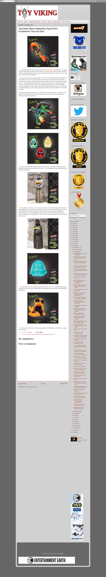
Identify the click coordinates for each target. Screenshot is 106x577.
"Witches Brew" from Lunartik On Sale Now (79, 314)
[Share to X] (39, 332)
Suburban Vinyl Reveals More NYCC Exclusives (79, 397)
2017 (74, 237)
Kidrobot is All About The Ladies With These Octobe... (79, 318)
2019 (74, 233)
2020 (74, 231)
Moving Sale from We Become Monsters (78, 408)
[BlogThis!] (37, 332)
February (76, 425)
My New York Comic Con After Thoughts (79, 364)
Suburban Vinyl (48, 71)
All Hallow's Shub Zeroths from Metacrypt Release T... (79, 262)
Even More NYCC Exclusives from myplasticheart (77, 401)
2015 (74, 241)
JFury (21, 286)
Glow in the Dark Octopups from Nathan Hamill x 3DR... (80, 286)
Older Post (63, 383)
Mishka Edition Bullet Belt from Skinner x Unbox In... (80, 298)
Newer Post (22, 383)
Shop (43, 21)
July (75, 415)
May (75, 419)
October (76, 251)
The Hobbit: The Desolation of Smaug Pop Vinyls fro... (80, 336)
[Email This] (36, 332)
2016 (74, 239)
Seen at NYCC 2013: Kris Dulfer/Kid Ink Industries (79, 350)
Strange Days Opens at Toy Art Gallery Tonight (80, 321)
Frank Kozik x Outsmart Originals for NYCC (79, 372)
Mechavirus (53, 92)
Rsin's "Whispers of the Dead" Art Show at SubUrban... (79, 282)
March (75, 423)
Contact (49, 21)
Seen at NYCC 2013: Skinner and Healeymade (80, 354)
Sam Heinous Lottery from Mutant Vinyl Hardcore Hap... (79, 258)
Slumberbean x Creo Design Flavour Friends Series (80, 274)
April (75, 421)
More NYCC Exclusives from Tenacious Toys (80, 393)
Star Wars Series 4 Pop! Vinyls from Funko (79, 405)
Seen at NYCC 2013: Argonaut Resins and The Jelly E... (80, 325)
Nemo (48, 166)
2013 (74, 245)
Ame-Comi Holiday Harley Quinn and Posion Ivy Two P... (80, 270)
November (76, 249)
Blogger (62, 553)
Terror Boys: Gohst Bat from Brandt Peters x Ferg (80, 266)
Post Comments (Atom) (31, 386)
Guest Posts (57, 21)
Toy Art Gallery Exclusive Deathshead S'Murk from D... (80, 347)
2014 (74, 243)
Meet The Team (66, 21)
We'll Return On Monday (79, 366)
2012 (74, 430)
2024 (74, 223)
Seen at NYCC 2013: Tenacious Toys (78, 343)
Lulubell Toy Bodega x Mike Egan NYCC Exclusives (80, 387)
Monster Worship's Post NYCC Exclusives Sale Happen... (79, 310)
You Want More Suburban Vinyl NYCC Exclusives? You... (79, 383)
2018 (74, 235)
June (75, 417)
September (77, 411)
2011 (74, 432)
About (25, 21)
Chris (80, 438)
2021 (74, 229)
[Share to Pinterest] (42, 332)
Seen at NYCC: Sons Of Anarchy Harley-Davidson (80, 357)
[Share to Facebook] (40, 332)
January (76, 427)
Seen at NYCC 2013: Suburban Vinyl (78, 333)
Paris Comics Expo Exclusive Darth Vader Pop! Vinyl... (79, 302)
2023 (74, 225)
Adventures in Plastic (34, 21)
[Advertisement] (79, 468)
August (76, 413)
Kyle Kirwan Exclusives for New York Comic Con (79, 369)
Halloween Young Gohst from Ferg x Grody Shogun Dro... (79, 294)
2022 (74, 227)
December (76, 247)
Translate (82, 217)
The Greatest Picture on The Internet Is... (80, 290)
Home (19, 21)
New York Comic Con (49, 70)
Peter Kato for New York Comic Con (79, 376)
